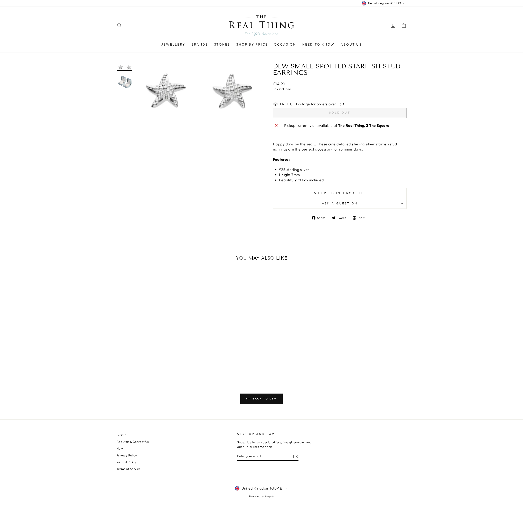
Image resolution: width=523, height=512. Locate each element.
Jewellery (173, 44)
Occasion (285, 44)
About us (351, 44)
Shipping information (339, 193)
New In (121, 448)
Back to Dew (264, 398)
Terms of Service (128, 469)
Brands (199, 44)
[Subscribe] (295, 456)
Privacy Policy (126, 455)
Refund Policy (126, 462)
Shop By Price (252, 44)
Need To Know (318, 44)
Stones (222, 44)
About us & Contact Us (132, 442)
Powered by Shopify (261, 496)
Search (121, 435)
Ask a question (340, 203)
